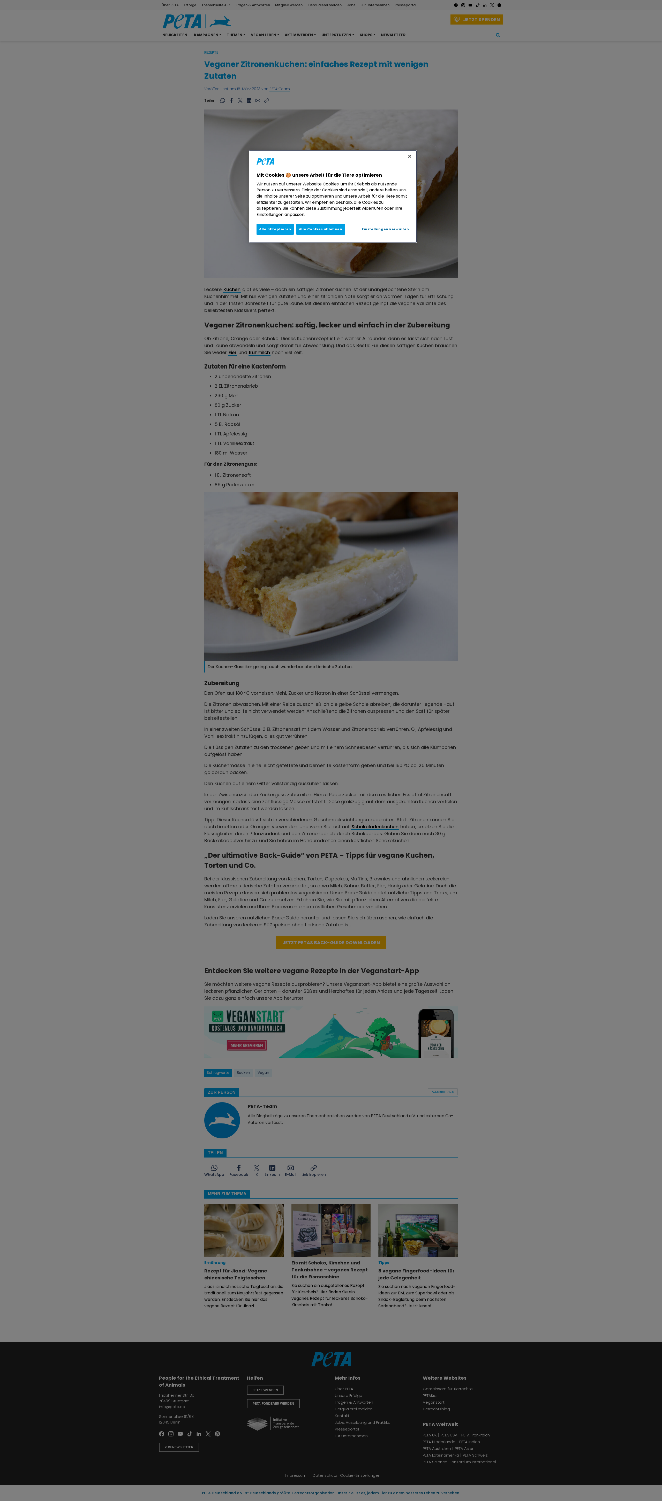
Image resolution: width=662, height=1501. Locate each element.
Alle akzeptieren (275, 229)
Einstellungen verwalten (385, 229)
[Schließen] (409, 156)
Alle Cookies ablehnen (320, 229)
